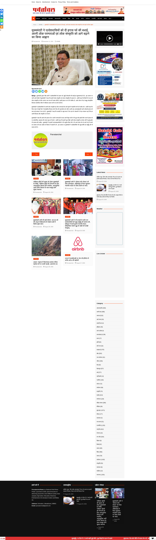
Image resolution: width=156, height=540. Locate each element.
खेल (73, 18)
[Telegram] (42, 91)
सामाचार (99, 467)
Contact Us (54, 2)
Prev (36, 154)
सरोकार (98, 459)
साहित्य (98, 471)
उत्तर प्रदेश (99, 330)
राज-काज (99, 421)
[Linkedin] (1, 17)
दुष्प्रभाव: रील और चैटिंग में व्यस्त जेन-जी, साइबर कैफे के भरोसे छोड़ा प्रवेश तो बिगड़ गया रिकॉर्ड (123, 538)
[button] (109, 38)
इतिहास (98, 327)
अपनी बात (44, 18)
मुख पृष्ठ (38, 18)
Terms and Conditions (72, 2)
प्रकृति (98, 391)
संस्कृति (98, 463)
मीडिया (98, 406)
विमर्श (98, 444)
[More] (46, 91)
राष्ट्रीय (98, 429)
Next (88, 154)
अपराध (98, 315)
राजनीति (94, 18)
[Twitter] (36, 91)
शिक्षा (69, 18)
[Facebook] (33, 91)
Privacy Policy (62, 2)
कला (98, 338)
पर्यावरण (98, 387)
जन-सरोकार (99, 357)
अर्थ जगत (100, 18)
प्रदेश (98, 395)
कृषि (98, 342)
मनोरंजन (88, 18)
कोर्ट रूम (99, 346)
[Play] (99, 44)
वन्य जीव (99, 436)
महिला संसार (100, 402)
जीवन (98, 361)
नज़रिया (98, 380)
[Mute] (118, 44)
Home (33, 2)
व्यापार (105, 18)
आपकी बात (99, 323)
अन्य (110, 18)
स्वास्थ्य (64, 18)
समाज (98, 455)
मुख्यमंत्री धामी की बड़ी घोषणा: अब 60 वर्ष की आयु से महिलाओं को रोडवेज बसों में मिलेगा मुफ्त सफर (45, 222)
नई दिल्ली (99, 376)
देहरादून (98, 368)
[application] (110, 38)
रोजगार (98, 433)
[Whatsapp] (39, 91)
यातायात (99, 418)
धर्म (97, 372)
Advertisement (46, 2)
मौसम (98, 414)
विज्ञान (98, 440)
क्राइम (77, 18)
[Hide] (0, 30)
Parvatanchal (36, 41)
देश (97, 365)
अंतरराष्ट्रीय (57, 18)
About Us (38, 2)
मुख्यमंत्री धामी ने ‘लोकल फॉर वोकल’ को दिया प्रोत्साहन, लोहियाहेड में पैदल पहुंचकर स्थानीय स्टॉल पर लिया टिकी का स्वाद (77, 184)
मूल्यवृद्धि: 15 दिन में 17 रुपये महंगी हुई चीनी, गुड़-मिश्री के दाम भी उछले (115, 186)
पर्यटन (82, 18)
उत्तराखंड (50, 18)
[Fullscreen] (120, 44)
